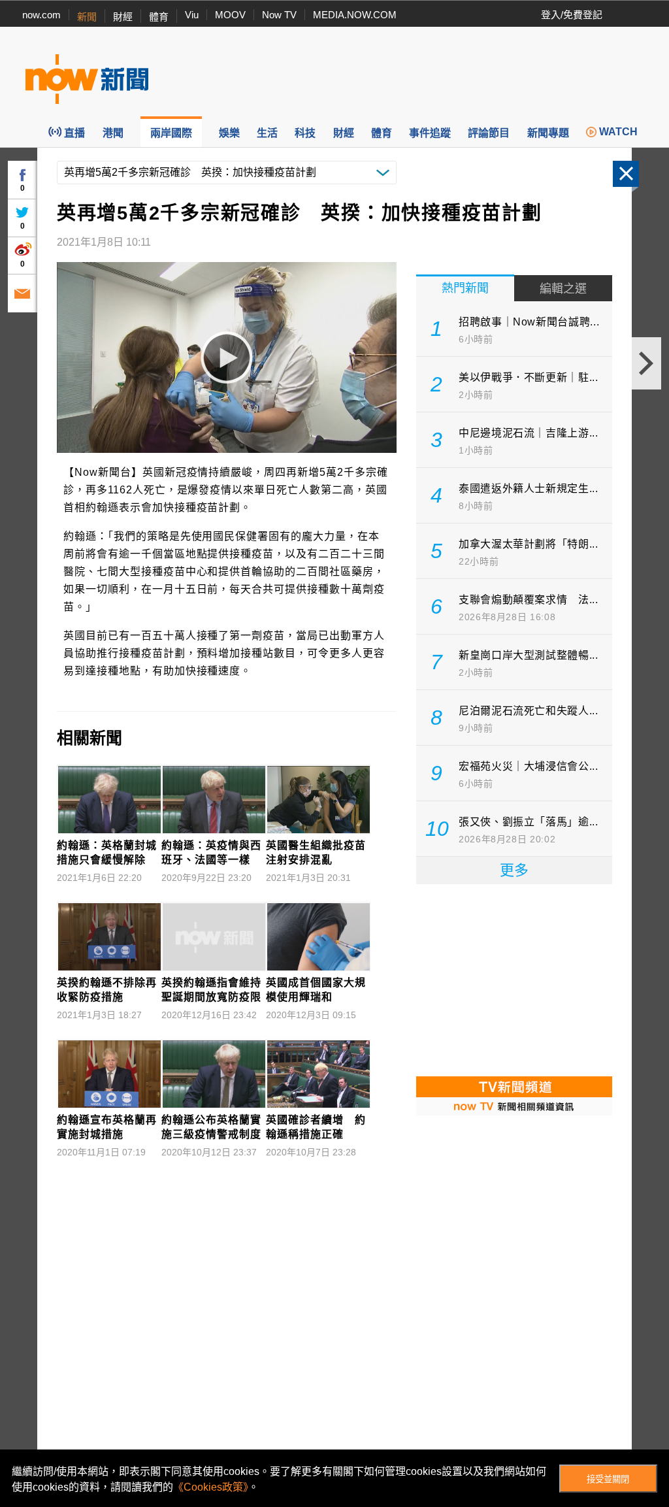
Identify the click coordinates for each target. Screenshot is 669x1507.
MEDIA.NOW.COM (355, 14)
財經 (123, 16)
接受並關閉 (608, 1479)
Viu (192, 14)
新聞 (87, 16)
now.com (41, 14)
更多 (514, 870)
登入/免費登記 (571, 14)
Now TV (279, 14)
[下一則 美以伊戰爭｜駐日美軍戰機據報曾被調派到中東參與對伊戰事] (646, 363)
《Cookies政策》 (210, 1487)
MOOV (230, 14)
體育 (159, 16)
